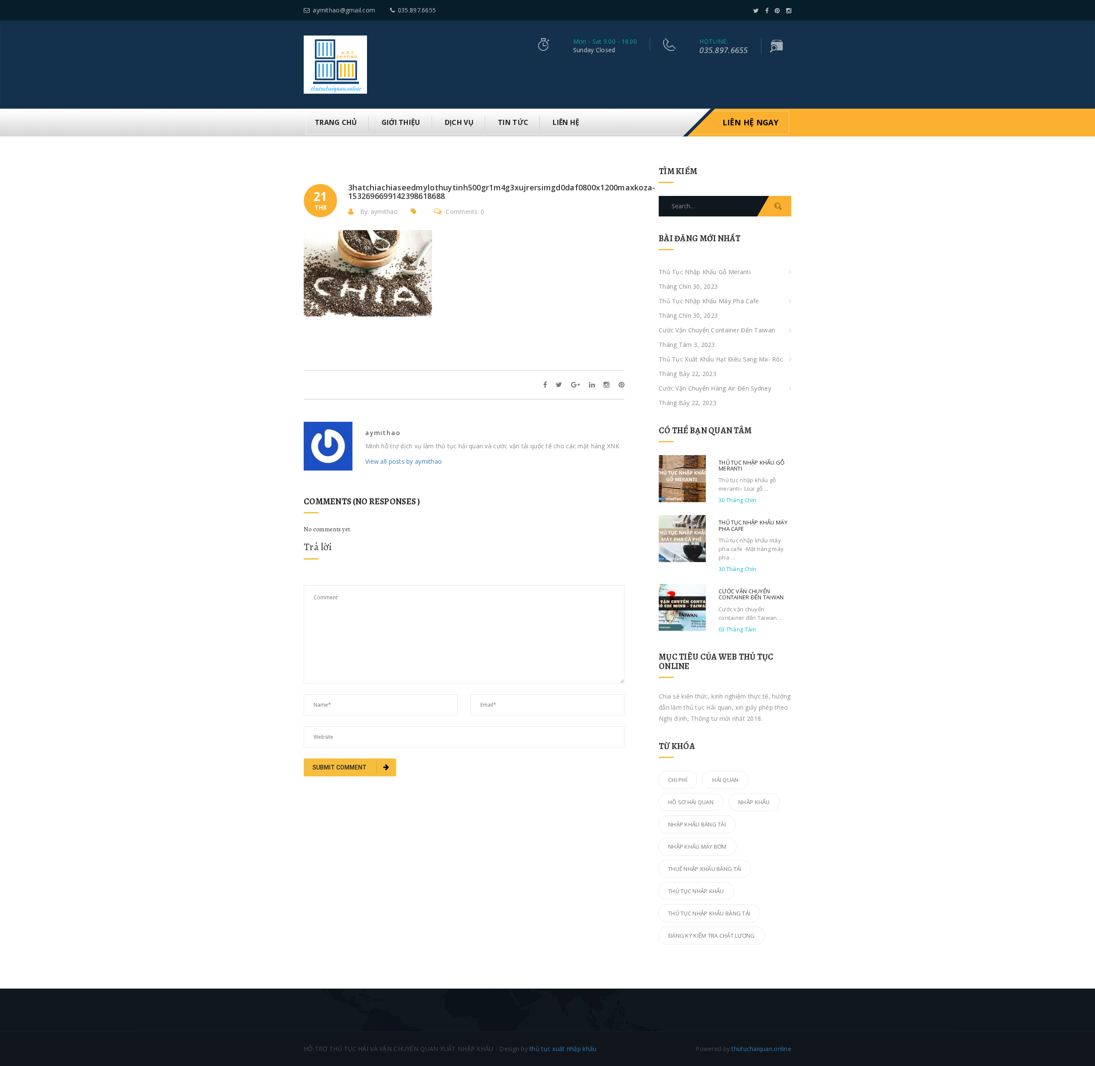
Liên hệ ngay (750, 122)
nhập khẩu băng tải (697, 824)
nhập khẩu (754, 802)
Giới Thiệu (401, 122)
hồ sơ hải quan (690, 802)
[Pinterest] (777, 10)
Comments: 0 (465, 211)
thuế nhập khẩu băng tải (704, 869)
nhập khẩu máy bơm (697, 846)
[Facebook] (767, 10)
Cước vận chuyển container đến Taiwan (717, 330)
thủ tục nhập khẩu (696, 891)
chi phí (677, 780)
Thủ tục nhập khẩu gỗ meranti (705, 272)
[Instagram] (788, 10)
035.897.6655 (417, 10)
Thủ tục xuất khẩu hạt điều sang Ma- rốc (721, 359)
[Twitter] (756, 10)
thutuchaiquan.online (761, 1049)
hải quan (725, 780)
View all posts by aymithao (403, 461)
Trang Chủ (336, 122)
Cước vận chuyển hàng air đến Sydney (715, 388)
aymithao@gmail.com (344, 10)
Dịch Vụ (459, 122)
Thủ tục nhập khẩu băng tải (709, 913)
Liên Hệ (566, 122)
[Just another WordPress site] (335, 64)
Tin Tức (513, 122)
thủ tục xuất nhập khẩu (563, 1049)
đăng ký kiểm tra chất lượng (711, 935)
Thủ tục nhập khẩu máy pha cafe (709, 301)
